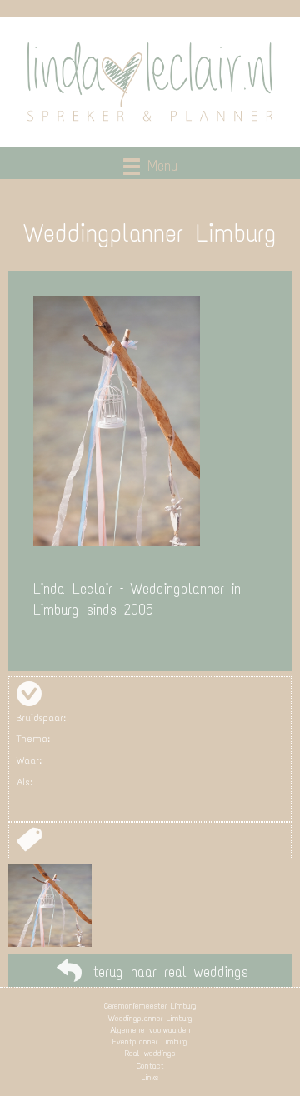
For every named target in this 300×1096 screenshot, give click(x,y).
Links (150, 1077)
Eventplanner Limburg (150, 1041)
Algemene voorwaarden (150, 1029)
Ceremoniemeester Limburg (150, 1005)
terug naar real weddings (170, 972)
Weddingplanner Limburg (150, 1018)
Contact (150, 1065)
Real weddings (150, 1053)
